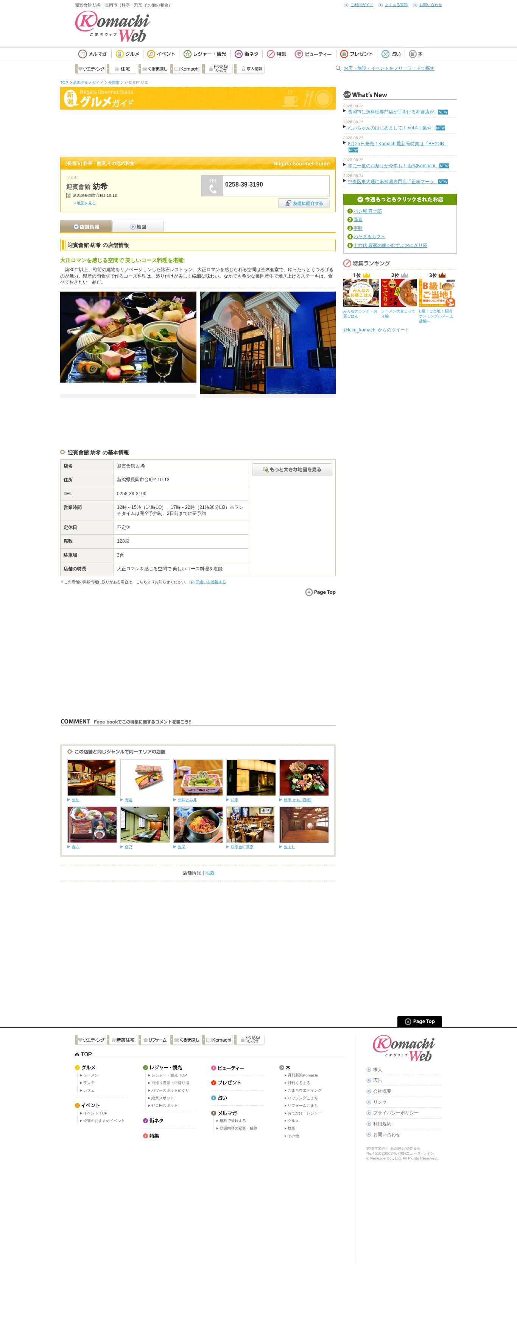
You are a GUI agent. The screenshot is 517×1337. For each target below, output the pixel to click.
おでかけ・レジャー (305, 1113)
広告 (377, 1080)
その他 (293, 1136)
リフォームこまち (303, 1105)
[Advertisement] (198, 132)
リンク (380, 1102)
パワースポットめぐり (170, 1090)
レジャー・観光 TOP (169, 1075)
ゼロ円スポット (164, 1105)
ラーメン (90, 1075)
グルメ (293, 1121)
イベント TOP (95, 1113)
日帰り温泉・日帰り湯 (170, 1083)
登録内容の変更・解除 (238, 1128)
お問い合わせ (430, 5)
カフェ (89, 1090)
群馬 (291, 1128)
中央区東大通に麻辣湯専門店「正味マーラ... (393, 181)
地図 (209, 873)
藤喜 (358, 219)
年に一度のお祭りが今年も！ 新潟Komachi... (393, 165)
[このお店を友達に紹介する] (304, 201)
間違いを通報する (211, 582)
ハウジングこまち (303, 1098)
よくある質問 (396, 5)
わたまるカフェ (369, 236)
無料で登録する (233, 1121)
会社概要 (382, 1091)
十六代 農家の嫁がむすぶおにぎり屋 (390, 245)
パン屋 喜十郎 (367, 211)
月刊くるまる (299, 1083)
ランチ (89, 1083)
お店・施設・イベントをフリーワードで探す (389, 68)
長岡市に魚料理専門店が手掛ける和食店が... (393, 112)
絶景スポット (162, 1098)
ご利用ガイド (361, 5)
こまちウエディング (305, 1090)
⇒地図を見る (84, 203)
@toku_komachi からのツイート (376, 330)
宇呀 (358, 228)
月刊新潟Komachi (303, 1075)
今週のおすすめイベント (104, 1121)
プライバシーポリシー (396, 1113)
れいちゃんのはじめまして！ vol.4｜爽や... (391, 127)
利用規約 (382, 1124)
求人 (377, 1069)
